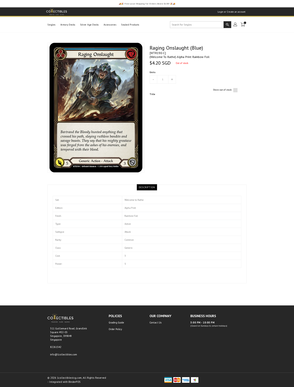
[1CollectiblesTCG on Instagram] (86, 11)
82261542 (55, 347)
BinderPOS (75, 381)
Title (152, 94)
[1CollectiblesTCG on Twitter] (79, 11)
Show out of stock (222, 89)
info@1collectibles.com (63, 354)
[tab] (147, 187)
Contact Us (156, 322)
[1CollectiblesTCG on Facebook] (73, 11)
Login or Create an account (231, 11)
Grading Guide (116, 322)
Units (153, 72)
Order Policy (115, 329)
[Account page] (235, 24)
